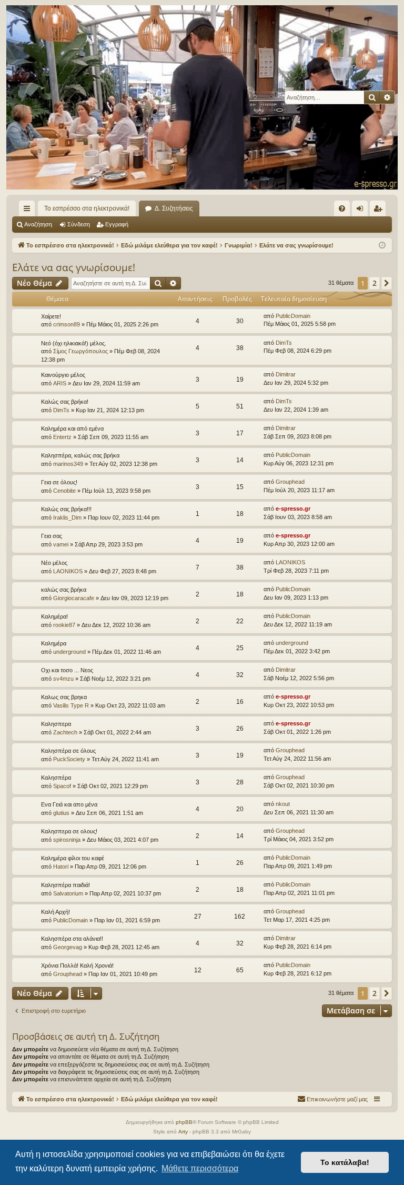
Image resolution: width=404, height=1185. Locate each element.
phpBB (184, 1122)
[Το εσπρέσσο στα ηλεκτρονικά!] (202, 97)
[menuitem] (342, 208)
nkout (283, 804)
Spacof (62, 786)
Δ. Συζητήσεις (174, 208)
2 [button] (374, 283)
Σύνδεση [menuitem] (362, 210)
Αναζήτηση (38, 224)
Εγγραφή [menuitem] (380, 210)
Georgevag (67, 947)
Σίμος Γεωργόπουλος (80, 351)
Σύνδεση (78, 224)
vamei (60, 544)
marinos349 (68, 464)
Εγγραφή (116, 224)
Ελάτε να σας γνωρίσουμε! (73, 267)
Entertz (62, 437)
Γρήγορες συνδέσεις (29, 210)
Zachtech (65, 732)
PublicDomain (293, 316)
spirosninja (66, 840)
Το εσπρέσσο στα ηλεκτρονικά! (86, 208)
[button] (386, 283)
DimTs (284, 343)
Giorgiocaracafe (73, 598)
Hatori (60, 866)
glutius (61, 813)
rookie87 (64, 625)
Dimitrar (286, 374)
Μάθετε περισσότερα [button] (199, 1168)
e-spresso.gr (293, 508)
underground (69, 652)
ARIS (59, 383)
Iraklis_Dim (67, 517)
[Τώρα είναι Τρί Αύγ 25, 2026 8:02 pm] (382, 246)
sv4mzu (63, 678)
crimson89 (66, 324)
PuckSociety (69, 759)
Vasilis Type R (71, 705)
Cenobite (64, 490)
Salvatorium (68, 893)
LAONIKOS (68, 571)
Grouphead (290, 482)
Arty (183, 1131)
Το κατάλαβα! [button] (344, 1162)
